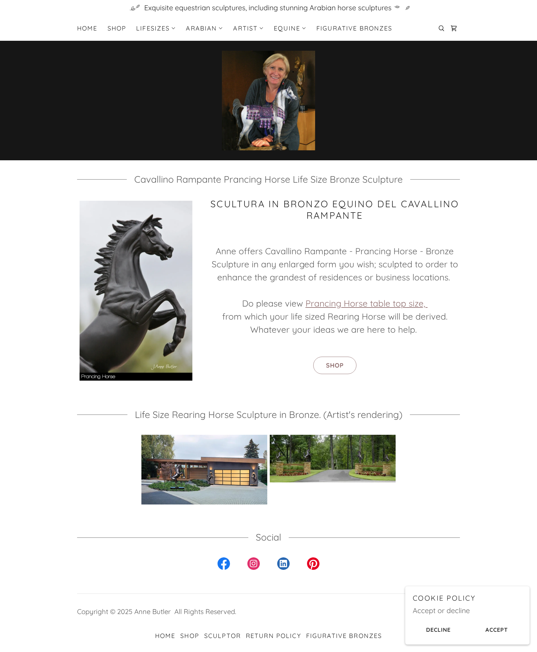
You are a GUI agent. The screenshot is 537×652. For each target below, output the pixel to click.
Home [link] (87, 28)
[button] (156, 28)
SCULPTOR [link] (222, 636)
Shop (335, 365)
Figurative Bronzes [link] (354, 28)
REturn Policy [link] (273, 636)
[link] (454, 28)
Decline (438, 629)
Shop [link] (117, 28)
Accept (496, 629)
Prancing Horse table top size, (366, 303)
